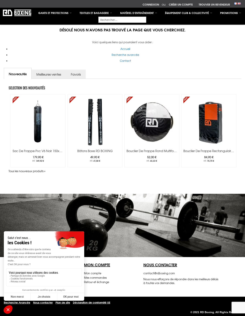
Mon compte (92, 273)
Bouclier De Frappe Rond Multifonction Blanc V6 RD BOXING (170, 150)
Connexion (151, 5)
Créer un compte (181, 5)
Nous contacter (43, 302)
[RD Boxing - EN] (239, 3)
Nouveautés (18, 74)
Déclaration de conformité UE (91, 302)
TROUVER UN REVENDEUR (214, 5)
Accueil (125, 49)
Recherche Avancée (17, 302)
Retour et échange (96, 282)
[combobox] (122, 20)
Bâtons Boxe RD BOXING (95, 150)
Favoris (76, 74)
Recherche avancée (125, 55)
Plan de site (63, 302)
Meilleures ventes (48, 74)
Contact (125, 61)
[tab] (18, 73)
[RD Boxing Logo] (17, 13)
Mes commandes (95, 277)
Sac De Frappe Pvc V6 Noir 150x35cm (40, 150)
